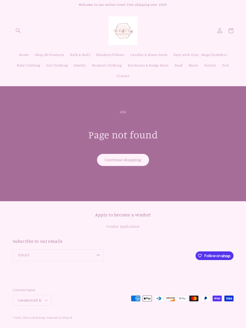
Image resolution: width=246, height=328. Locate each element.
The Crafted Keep (34, 317)
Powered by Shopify (59, 317)
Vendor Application (122, 226)
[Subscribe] (97, 255)
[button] (18, 30)
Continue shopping (123, 160)
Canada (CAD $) (30, 300)
